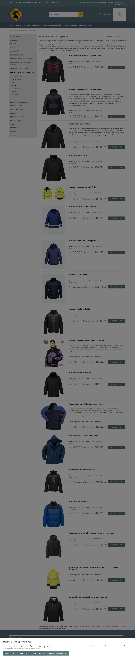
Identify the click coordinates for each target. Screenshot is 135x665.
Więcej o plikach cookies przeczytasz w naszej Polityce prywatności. (21, 648)
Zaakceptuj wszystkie (58, 653)
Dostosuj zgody (38, 653)
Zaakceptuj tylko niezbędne (16, 653)
